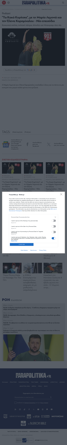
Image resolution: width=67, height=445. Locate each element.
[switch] (54, 221)
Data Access (33, 250)
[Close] (61, 194)
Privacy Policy (42, 250)
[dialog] (33, 222)
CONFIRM (22, 244)
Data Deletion (24, 250)
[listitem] (33, 217)
